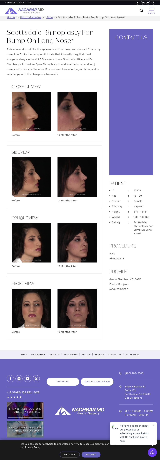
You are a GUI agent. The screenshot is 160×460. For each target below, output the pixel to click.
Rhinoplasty (116, 258)
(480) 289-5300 (118, 289)
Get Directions (133, 397)
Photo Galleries (30, 17)
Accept (91, 454)
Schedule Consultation (18, 2)
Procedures (71, 354)
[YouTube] (148, 3)
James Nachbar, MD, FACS (125, 279)
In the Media (132, 354)
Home (11, 17)
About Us (54, 354)
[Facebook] (137, 3)
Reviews (99, 354)
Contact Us (114, 354)
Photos (86, 354)
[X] (153, 3)
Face (49, 17)
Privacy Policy (32, 447)
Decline (69, 454)
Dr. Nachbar (38, 354)
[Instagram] (143, 3)
